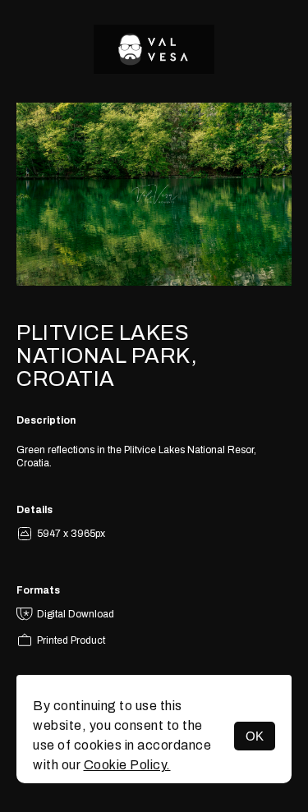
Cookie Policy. (127, 765)
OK (255, 736)
